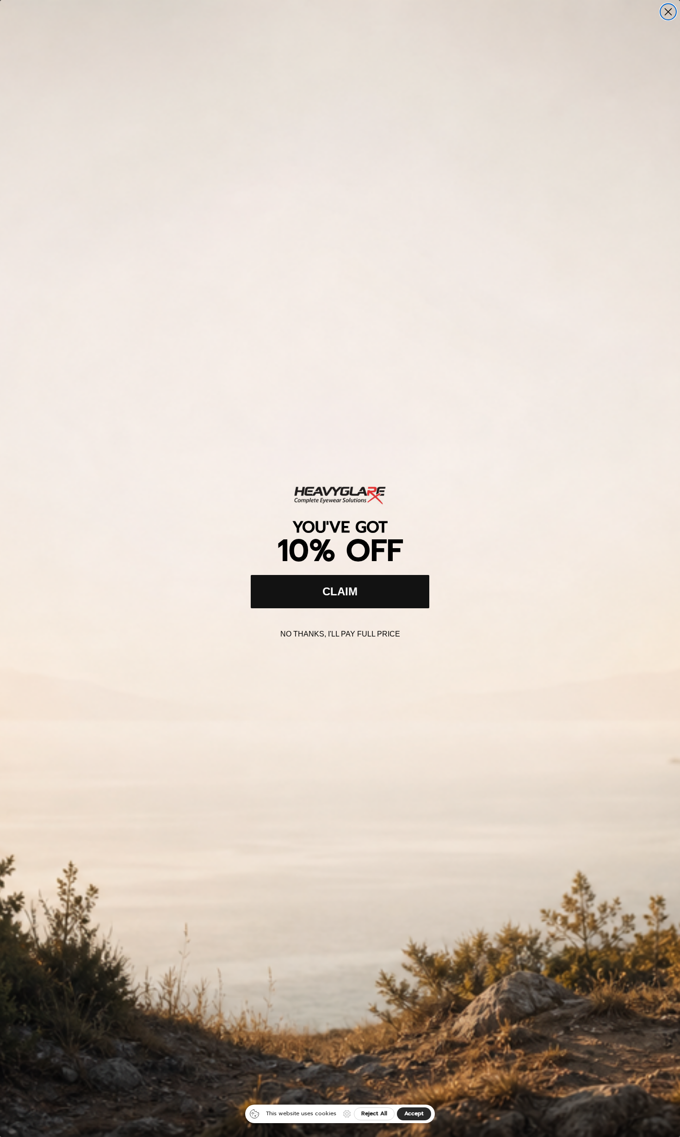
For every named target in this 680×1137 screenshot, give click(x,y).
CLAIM (340, 591)
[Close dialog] (668, 12)
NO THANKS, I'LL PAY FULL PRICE (340, 634)
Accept (414, 1113)
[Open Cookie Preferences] (347, 1114)
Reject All (374, 1113)
